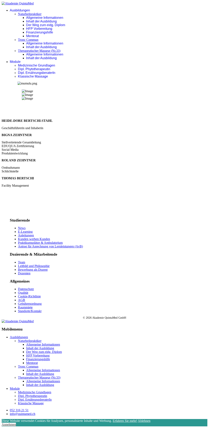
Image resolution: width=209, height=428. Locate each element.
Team (21, 262)
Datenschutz (26, 289)
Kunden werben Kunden (34, 239)
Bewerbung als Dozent (33, 269)
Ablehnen (144, 420)
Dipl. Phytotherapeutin (34, 69)
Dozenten (24, 273)
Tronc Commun (28, 39)
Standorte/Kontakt (29, 311)
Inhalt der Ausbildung (41, 21)
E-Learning (25, 231)
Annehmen (9, 424)
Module (15, 61)
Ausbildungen (20, 10)
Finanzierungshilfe (39, 32)
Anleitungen (26, 235)
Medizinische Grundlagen (36, 65)
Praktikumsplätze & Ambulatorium (40, 242)
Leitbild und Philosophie (34, 266)
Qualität (23, 292)
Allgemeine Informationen (44, 17)
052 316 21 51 (19, 410)
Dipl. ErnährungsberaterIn (36, 72)
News (22, 228)
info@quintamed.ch (22, 414)
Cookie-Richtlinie (29, 296)
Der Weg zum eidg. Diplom (45, 25)
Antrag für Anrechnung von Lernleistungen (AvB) (50, 246)
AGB (21, 300)
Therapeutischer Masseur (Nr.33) (39, 50)
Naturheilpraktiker (29, 14)
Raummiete (25, 307)
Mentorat (32, 36)
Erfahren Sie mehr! (125, 420)
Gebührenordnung (30, 303)
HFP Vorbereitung (39, 28)
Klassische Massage (33, 76)
